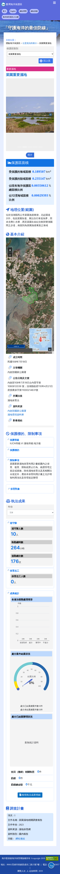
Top (51, 865)
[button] (9, 114)
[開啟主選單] (54, 3)
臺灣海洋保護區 (14, 4)
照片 (30, 155)
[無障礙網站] (52, 815)
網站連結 (20, 795)
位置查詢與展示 (30, 43)
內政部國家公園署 (17, 367)
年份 (10, 463)
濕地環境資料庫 (16, 370)
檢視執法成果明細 (31, 751)
